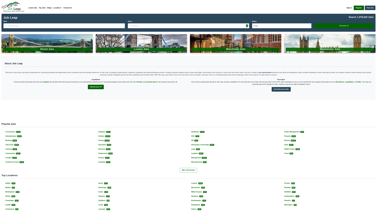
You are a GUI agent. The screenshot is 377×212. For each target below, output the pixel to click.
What (5, 21)
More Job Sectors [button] (188, 170)
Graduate (104, 162)
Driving (103, 140)
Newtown (197, 196)
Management (198, 158)
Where (130, 21)
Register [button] (359, 8)
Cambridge (11, 200)
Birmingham (12, 192)
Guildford (103, 200)
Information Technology (202, 145)
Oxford (196, 209)
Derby (102, 183)
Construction (12, 153)
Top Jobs (42, 8)
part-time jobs (151, 82)
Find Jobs (343, 25)
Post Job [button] (370, 8)
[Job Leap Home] (14, 6)
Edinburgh (104, 187)
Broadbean (340, 82)
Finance (103, 158)
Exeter (103, 192)
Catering (10, 149)
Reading (289, 187)
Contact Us (68, 8)
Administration (13, 136)
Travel (288, 153)
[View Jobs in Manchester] (235, 43)
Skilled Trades (291, 149)
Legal (195, 149)
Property (289, 136)
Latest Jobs (32, 8)
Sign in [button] (349, 8)
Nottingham (197, 205)
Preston (289, 183)
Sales (288, 145)
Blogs (49, 8)
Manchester (197, 187)
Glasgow (103, 196)
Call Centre (11, 145)
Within (254, 21)
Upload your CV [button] (96, 87)
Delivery (104, 136)
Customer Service (14, 162)
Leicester (104, 209)
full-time (139, 82)
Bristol (10, 196)
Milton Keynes (198, 192)
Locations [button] (57, 8)
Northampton (198, 200)
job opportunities (265, 72)
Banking (10, 140)
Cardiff (10, 205)
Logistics (197, 153)
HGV (195, 136)
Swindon (289, 200)
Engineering (105, 153)
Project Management (294, 132)
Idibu (359, 82)
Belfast (9, 187)
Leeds (102, 205)
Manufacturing (198, 162)
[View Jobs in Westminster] (330, 43)
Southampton (291, 196)
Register (46, 82)
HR (194, 140)
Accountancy (12, 132)
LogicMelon (349, 82)
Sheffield (289, 192)
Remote (289, 140)
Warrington (290, 205)
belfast (10, 183)
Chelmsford (11, 209)
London (196, 183)
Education (104, 145)
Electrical (104, 149)
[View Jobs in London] (141, 43)
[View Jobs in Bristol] (47, 43)
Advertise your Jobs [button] (281, 89)
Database (104, 132)
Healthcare (197, 132)
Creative (10, 158)
